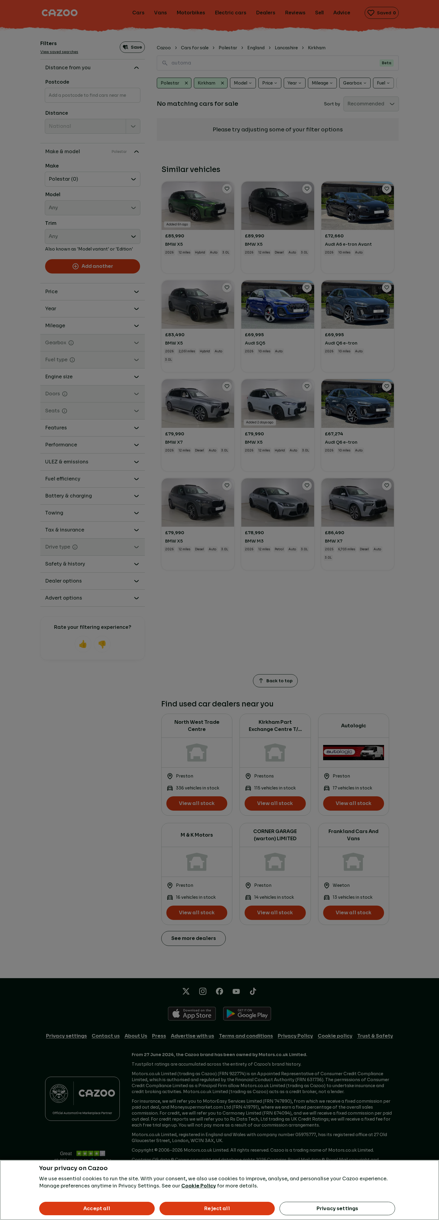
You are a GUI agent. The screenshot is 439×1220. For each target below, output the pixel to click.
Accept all (96, 1208)
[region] (219, 1190)
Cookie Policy (198, 1186)
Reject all (217, 1208)
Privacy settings (337, 1208)
